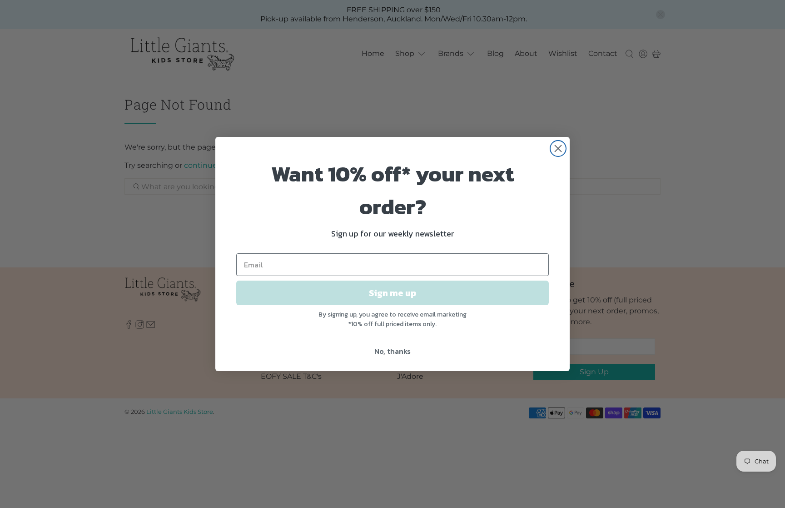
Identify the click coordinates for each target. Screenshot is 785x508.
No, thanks (392, 351)
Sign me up (392, 293)
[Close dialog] (558, 148)
